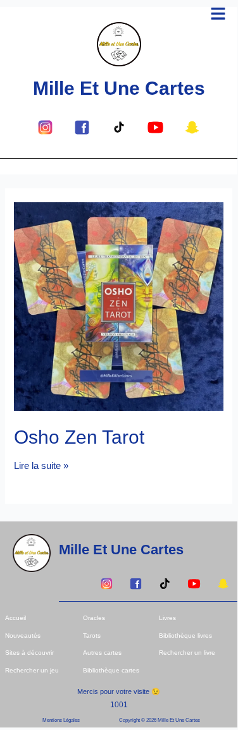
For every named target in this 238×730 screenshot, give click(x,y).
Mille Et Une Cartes (119, 88)
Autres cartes (102, 652)
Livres (167, 617)
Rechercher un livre (187, 652)
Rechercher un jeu (32, 670)
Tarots (92, 635)
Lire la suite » (41, 466)
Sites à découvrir (29, 652)
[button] (218, 14)
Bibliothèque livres (185, 635)
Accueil (15, 617)
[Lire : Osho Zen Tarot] (118, 306)
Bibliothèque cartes (111, 670)
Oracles (94, 617)
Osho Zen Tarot (79, 437)
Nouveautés (23, 635)
